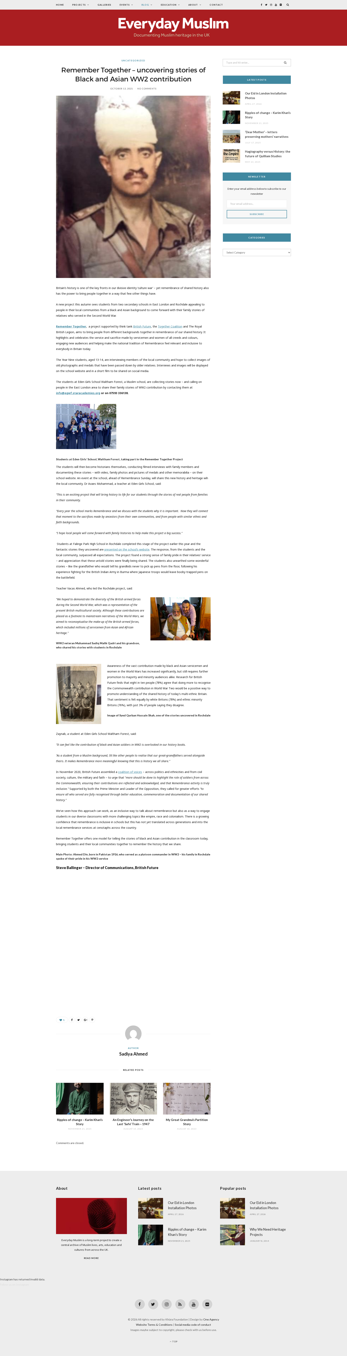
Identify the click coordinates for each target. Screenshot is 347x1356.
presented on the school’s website (126, 549)
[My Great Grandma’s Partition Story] (187, 1099)
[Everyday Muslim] (173, 28)
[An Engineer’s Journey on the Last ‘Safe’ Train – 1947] (133, 1099)
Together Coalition (170, 326)
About (193, 4)
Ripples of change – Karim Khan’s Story (268, 115)
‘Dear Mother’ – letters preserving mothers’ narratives (266, 134)
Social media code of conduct (193, 1324)
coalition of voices (130, 772)
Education (169, 4)
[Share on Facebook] (72, 1020)
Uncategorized (133, 60)
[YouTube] (194, 1304)
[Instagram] (167, 1304)
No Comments (146, 88)
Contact (216, 4)
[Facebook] (140, 1304)
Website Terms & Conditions (154, 1324)
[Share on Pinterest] (92, 1020)
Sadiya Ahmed (133, 1054)
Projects (79, 4)
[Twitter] (153, 1304)
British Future (142, 326)
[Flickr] (207, 1304)
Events (125, 4)
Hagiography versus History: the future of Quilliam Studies (267, 154)
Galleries (104, 4)
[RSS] (180, 1304)
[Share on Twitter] (79, 1020)
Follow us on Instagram (14, 1284)
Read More (91, 1258)
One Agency (211, 1319)
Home (60, 4)
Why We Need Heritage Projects (268, 1232)
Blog (145, 4)
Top (175, 1341)
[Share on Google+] (85, 1020)
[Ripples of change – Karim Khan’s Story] (80, 1099)
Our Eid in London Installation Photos (266, 95)
